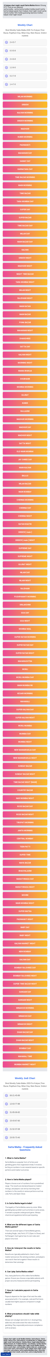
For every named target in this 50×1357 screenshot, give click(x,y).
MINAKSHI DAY (25, 1016)
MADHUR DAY (25, 427)
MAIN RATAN (25, 306)
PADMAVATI (25, 145)
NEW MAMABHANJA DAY (25, 750)
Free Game (6, 1354)
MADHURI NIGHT (25, 266)
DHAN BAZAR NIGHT (25, 1040)
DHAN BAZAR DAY (25, 1032)
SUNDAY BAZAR (25, 766)
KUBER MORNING (25, 137)
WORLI (25, 669)
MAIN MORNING (25, 185)
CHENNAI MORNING (25, 500)
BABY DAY (25, 927)
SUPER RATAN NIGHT (25, 653)
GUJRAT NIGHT (25, 564)
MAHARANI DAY (25, 153)
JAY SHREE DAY (25, 459)
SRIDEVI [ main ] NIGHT (25, 540)
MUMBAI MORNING (25, 387)
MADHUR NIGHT (25, 435)
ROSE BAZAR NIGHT (25, 814)
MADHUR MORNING (25, 419)
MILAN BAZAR (25, 484)
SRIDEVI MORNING (25, 121)
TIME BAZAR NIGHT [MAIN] (25, 782)
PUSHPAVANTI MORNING (25, 597)
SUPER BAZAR (25, 217)
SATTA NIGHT (25, 443)
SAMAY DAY (25, 161)
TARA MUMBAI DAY (25, 201)
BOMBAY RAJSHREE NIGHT (25, 976)
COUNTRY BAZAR (25, 790)
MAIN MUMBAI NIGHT (25, 903)
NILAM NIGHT (25, 580)
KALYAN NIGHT (25, 355)
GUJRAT (25, 395)
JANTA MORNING (25, 830)
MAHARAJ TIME (25, 1056)
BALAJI (25, 476)
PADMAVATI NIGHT (25, 919)
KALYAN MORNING (25, 113)
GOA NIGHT (25, 621)
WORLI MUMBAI (25, 726)
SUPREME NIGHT (25, 556)
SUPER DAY (25, 209)
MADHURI (25, 129)
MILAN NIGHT (25, 290)
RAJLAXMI (25, 411)
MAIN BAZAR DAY (25, 242)
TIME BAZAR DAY (25, 226)
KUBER (25, 403)
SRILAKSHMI (25, 605)
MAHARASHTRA (25, 661)
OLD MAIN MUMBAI (25, 451)
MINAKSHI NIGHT (25, 1024)
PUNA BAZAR (25, 322)
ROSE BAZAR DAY (25, 806)
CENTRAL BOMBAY (25, 839)
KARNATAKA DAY (25, 169)
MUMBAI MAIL (25, 629)
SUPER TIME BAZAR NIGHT (25, 984)
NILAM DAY (25, 572)
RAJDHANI (25, 588)
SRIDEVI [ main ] (25, 532)
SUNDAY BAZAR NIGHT (25, 774)
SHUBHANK (25, 379)
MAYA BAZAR (25, 863)
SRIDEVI (25, 105)
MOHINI (25, 895)
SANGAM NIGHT (25, 1000)
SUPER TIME (25, 855)
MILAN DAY (25, 234)
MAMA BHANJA (25, 371)
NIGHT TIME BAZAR (25, 274)
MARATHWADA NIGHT (25, 887)
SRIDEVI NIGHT (25, 258)
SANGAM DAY (25, 992)
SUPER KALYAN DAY (25, 709)
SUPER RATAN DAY (25, 645)
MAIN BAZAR (25, 314)
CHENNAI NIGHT (25, 516)
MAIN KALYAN (25, 468)
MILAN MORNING (25, 97)
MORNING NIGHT (25, 363)
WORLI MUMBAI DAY (25, 677)
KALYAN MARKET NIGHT (25, 943)
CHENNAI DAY (25, 508)
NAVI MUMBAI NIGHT (25, 798)
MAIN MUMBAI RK (25, 685)
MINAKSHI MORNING (25, 1008)
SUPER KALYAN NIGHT (25, 718)
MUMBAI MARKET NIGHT (25, 1064)
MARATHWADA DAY (25, 879)
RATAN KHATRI (25, 524)
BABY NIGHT (25, 935)
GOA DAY (25, 613)
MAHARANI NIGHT (25, 330)
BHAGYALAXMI (25, 871)
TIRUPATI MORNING (25, 822)
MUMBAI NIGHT (25, 742)
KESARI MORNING (25, 693)
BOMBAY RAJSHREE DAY (25, 968)
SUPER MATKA (25, 911)
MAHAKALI (25, 701)
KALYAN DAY (25, 960)
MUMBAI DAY (25, 734)
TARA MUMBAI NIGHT (25, 282)
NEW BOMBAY (25, 951)
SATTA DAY (25, 347)
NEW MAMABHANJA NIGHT (25, 758)
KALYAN (25, 250)
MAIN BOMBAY (25, 492)
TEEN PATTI (25, 847)
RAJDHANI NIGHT (25, 298)
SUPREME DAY (25, 548)
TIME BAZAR (25, 193)
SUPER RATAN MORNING (25, 637)
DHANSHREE (25, 338)
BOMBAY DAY (25, 1048)
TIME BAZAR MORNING (25, 177)
